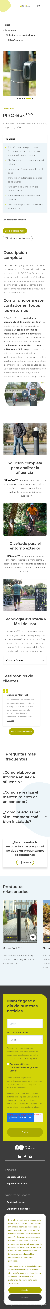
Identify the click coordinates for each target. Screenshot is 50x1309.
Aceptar (25, 1290)
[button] (7, 6)
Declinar (25, 1297)
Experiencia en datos (18, 1208)
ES (38, 6)
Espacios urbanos (16, 1177)
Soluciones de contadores (20, 35)
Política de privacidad (31, 1084)
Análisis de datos (16, 1202)
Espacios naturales (17, 1183)
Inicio (7, 24)
